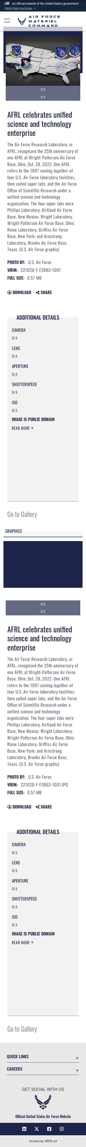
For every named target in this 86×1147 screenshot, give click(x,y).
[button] (21, 8)
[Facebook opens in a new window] (49, 1129)
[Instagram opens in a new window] (61, 1129)
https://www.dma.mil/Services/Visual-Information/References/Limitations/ (40, 492)
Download (21, 292)
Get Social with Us (43, 1089)
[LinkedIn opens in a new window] (24, 1129)
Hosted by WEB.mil (43, 1141)
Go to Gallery (22, 514)
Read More (21, 428)
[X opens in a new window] (36, 1129)
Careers (14, 1068)
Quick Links (17, 1056)
